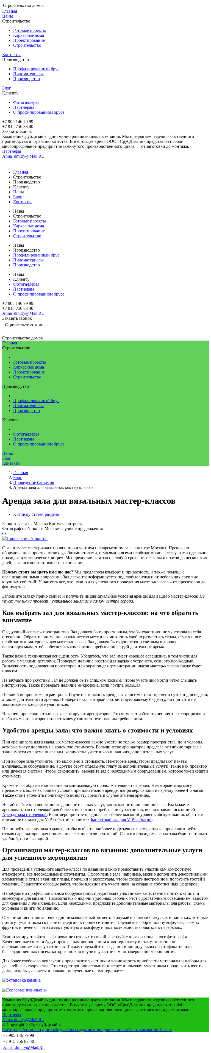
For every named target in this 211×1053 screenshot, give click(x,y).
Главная (9, 11)
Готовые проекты (29, 30)
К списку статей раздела (36, 514)
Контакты (11, 54)
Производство (26, 78)
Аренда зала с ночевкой (24, 814)
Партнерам (23, 107)
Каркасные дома (28, 35)
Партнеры (11, 151)
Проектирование (29, 40)
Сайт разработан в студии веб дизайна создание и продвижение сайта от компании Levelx (87, 1029)
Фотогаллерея (26, 102)
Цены (7, 16)
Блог (6, 88)
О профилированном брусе (38, 112)
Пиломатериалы (28, 73)
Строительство (27, 45)
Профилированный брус (36, 68)
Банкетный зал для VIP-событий (121, 819)
